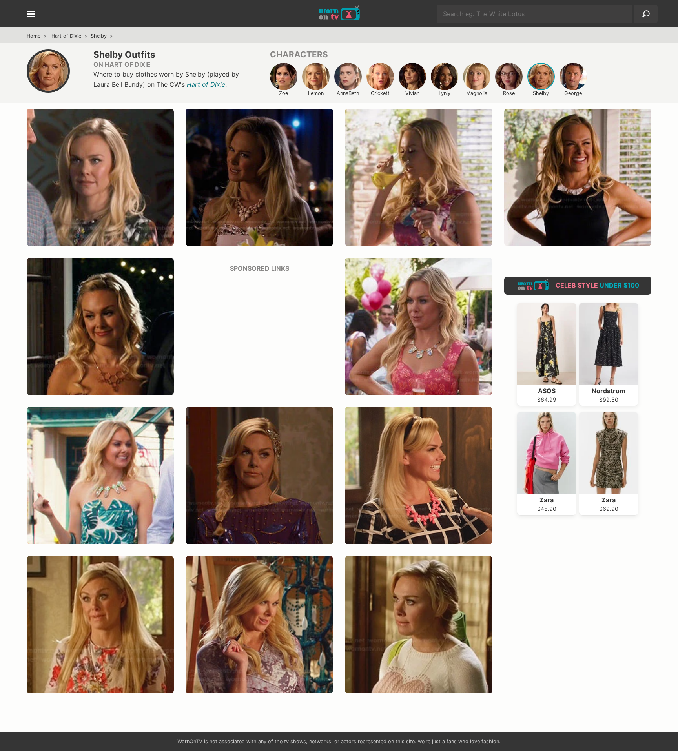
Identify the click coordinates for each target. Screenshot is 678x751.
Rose (509, 93)
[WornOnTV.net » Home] (339, 13)
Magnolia (476, 93)
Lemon (316, 93)
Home (33, 36)
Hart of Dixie (66, 36)
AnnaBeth (348, 93)
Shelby (99, 36)
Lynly (444, 93)
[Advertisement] (259, 334)
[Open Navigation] (31, 14)
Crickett (380, 93)
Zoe (283, 93)
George (573, 93)
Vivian (412, 93)
